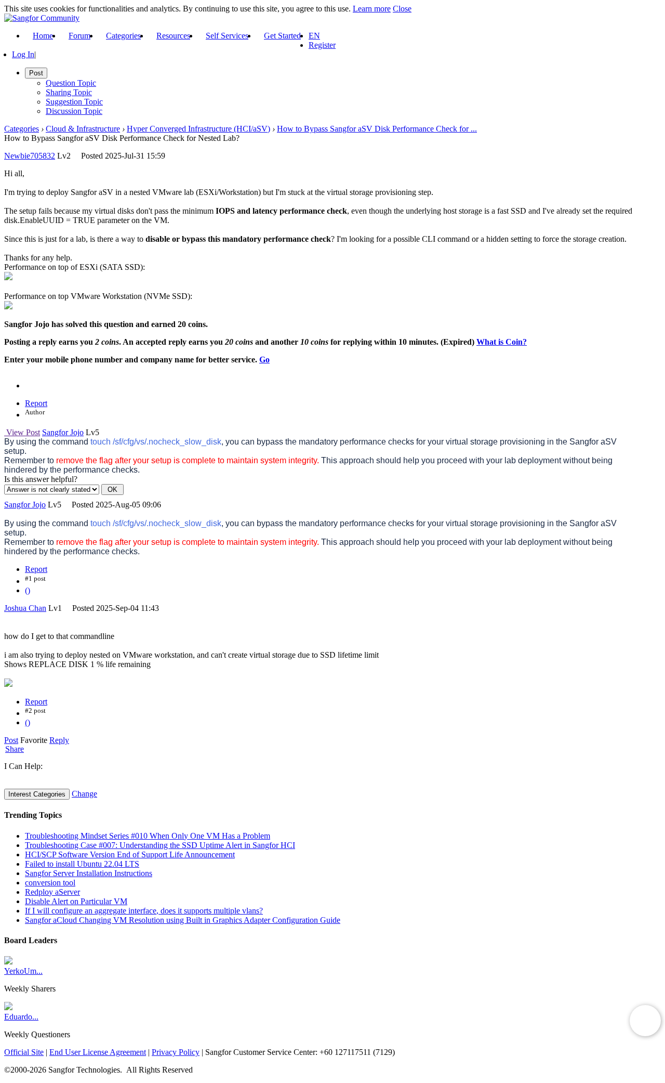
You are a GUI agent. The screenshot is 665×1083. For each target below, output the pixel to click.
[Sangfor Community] (41, 18)
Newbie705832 (29, 155)
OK (112, 489)
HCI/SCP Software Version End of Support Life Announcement (130, 854)
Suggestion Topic (74, 101)
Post (11, 740)
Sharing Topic (69, 92)
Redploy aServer (52, 892)
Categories (123, 35)
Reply (59, 740)
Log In (23, 54)
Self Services (227, 35)
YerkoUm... (23, 971)
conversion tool (50, 882)
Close (402, 8)
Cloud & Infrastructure (83, 128)
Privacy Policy (176, 1052)
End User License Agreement (97, 1052)
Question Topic (71, 83)
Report (36, 403)
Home (43, 35)
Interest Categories (36, 794)
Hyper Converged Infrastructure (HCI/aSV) (198, 128)
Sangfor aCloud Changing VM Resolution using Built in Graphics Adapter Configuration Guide (182, 920)
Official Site (24, 1052)
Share (14, 749)
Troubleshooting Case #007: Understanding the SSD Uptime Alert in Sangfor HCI (160, 845)
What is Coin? (501, 341)
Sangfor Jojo (63, 432)
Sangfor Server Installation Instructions (88, 873)
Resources (173, 35)
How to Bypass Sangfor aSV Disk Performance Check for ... (377, 128)
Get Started (282, 35)
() (27, 590)
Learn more (372, 8)
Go (264, 359)
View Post (22, 432)
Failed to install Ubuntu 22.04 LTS (82, 863)
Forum (79, 35)
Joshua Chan (25, 608)
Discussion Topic (74, 111)
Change (84, 793)
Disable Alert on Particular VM (76, 901)
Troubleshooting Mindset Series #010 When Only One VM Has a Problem (147, 835)
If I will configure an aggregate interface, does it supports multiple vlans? (144, 910)
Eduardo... (21, 1016)
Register (322, 45)
